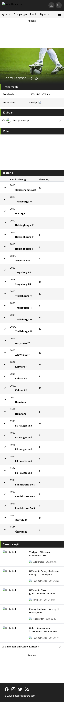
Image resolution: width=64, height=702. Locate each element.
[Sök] (59, 5)
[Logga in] (51, 5)
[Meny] (59, 14)
